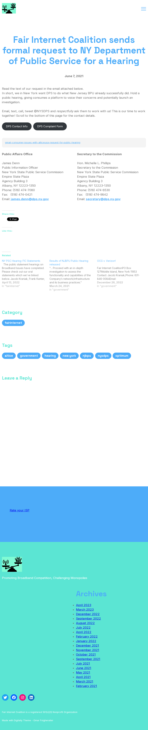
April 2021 (83, 677)
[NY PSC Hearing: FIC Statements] (25, 273)
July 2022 (83, 627)
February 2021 (86, 686)
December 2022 (88, 614)
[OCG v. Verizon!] (121, 273)
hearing (50, 356)
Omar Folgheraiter (43, 720)
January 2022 (86, 641)
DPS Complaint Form (50, 126)
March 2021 (84, 681)
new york (69, 356)
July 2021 (83, 663)
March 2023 (85, 609)
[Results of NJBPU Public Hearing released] (73, 275)
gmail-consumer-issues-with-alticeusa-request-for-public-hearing (42, 142)
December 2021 (87, 645)
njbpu (87, 356)
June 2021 (83, 668)
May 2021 (83, 672)
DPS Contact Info (17, 126)
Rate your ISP (19, 510)
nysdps (103, 356)
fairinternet (13, 323)
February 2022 (87, 636)
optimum (121, 356)
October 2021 (86, 654)
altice (9, 356)
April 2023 (83, 605)
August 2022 (85, 623)
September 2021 (88, 659)
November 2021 (87, 650)
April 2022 (83, 632)
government (29, 356)
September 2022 (88, 618)
